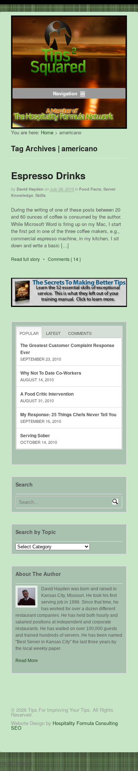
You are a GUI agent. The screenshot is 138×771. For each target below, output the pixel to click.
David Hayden (30, 189)
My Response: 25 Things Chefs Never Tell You (68, 414)
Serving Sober (35, 435)
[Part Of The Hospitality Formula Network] (58, 72)
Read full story (25, 259)
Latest (53, 333)
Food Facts (90, 189)
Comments (80, 333)
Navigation (65, 93)
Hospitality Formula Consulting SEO (64, 725)
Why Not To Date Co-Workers (50, 372)
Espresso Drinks (48, 175)
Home (47, 132)
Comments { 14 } (64, 259)
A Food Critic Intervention (47, 393)
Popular (29, 333)
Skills (40, 195)
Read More (26, 660)
